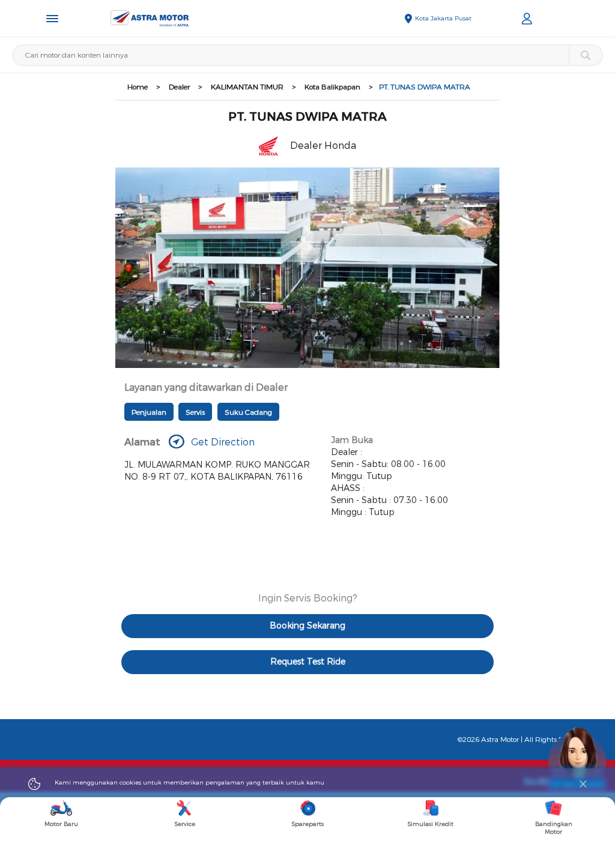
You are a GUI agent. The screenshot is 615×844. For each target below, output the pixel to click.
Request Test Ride (307, 662)
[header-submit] (585, 55)
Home (137, 87)
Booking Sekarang (307, 625)
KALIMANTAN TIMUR (247, 87)
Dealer (179, 87)
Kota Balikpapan (332, 87)
